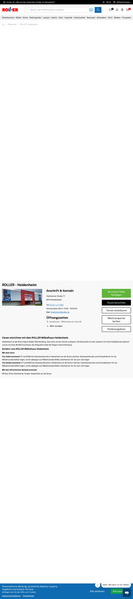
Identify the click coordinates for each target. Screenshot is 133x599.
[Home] (10, 9)
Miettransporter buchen (116, 320)
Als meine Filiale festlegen (116, 293)
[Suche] (98, 10)
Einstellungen (28, 596)
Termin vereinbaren (116, 310)
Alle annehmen (121, 591)
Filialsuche (12, 24)
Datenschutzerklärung (11, 596)
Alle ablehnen (97, 591)
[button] (110, 9)
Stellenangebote (116, 329)
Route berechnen (116, 302)
